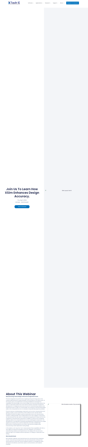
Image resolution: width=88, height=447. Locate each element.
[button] (72, 3)
